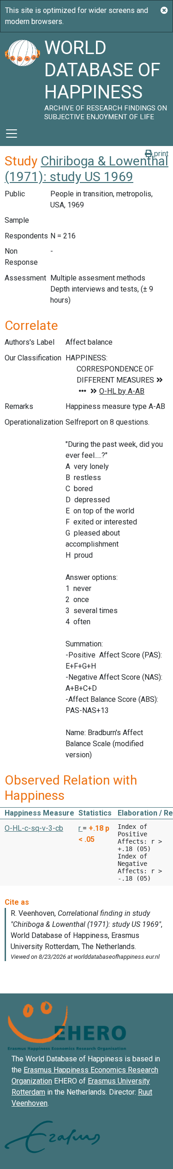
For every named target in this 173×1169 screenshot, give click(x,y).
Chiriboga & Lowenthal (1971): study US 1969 (86, 168)
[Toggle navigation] (11, 133)
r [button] (80, 828)
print (160, 153)
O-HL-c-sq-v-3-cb (34, 828)
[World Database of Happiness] (22, 76)
